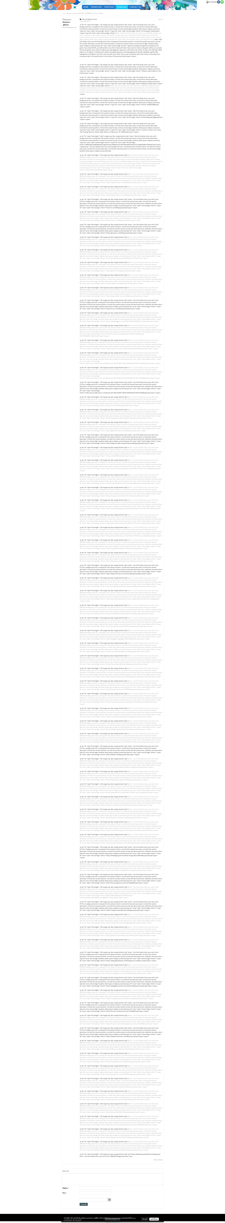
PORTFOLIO (109, 7)
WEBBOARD (122, 7)
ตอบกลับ (84, 1204)
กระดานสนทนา (67, 13)
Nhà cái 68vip (98, 13)
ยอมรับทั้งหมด (154, 1219)
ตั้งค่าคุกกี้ (144, 1219)
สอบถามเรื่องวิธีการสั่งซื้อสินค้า (83, 13)
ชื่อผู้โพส (65, 1188)
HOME (85, 7)
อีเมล (64, 1193)
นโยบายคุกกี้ (78, 1220)
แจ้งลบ (160, 20)
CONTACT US (135, 7)
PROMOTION (96, 7)
